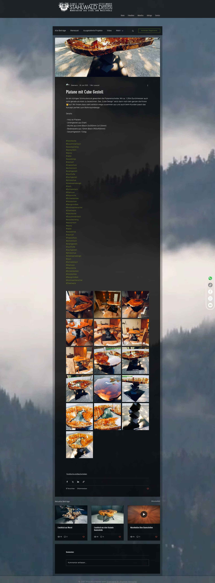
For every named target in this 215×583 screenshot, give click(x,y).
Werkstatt (74, 31)
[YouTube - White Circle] (210, 305)
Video (109, 31)
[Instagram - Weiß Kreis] (210, 298)
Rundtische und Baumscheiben (77, 474)
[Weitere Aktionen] (147, 85)
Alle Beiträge (60, 31)
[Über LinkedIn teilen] (78, 482)
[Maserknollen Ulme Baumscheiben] (144, 514)
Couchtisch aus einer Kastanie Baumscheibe (104, 528)
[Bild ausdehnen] (79, 304)
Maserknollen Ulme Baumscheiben (141, 527)
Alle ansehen (155, 501)
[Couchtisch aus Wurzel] (71, 514)
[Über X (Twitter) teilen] (73, 482)
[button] (133, 31)
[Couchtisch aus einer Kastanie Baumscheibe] (107, 514)
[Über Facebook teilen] (67, 482)
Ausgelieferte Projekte (92, 31)
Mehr (118, 31)
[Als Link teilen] (84, 482)
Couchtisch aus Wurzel (65, 527)
